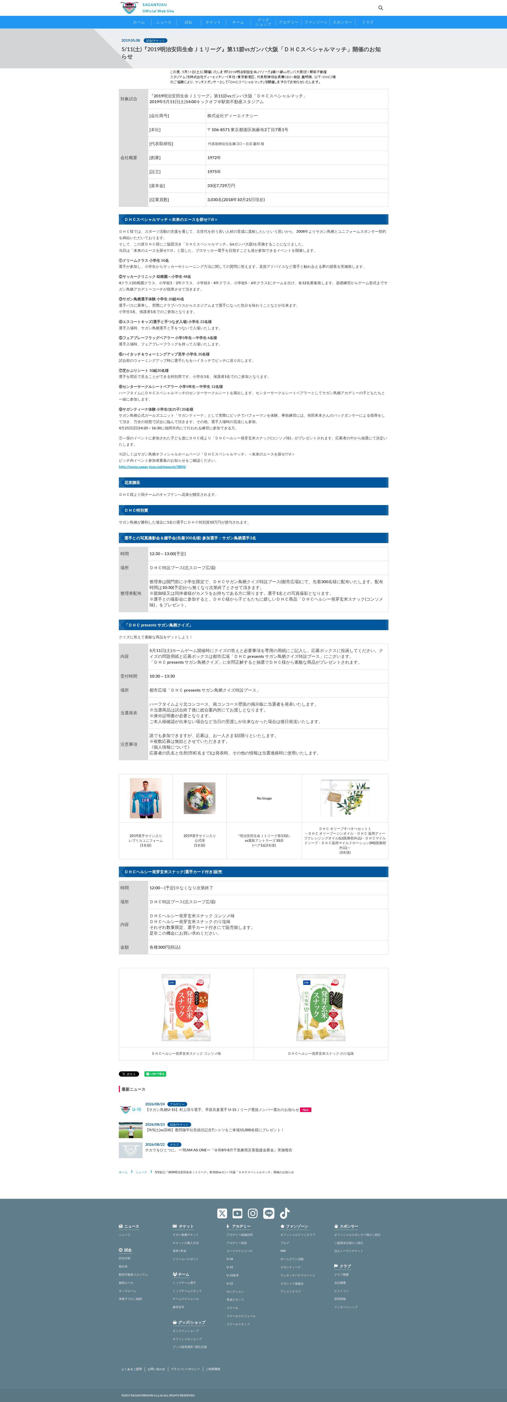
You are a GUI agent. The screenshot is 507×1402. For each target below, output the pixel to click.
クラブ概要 (341, 1274)
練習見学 (178, 1307)
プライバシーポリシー (185, 1369)
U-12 (230, 1283)
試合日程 (124, 1258)
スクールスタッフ (238, 1324)
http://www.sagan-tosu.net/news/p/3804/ (152, 466)
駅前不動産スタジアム (133, 1274)
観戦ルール (126, 1282)
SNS (283, 1250)
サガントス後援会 (292, 1283)
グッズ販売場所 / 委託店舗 (190, 1346)
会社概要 (340, 1282)
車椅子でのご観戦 (130, 1298)
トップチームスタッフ (187, 1290)
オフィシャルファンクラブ (297, 1234)
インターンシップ (346, 1307)
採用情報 (340, 1298)
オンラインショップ (186, 1330)
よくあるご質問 (131, 1369)
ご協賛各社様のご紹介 (348, 1242)
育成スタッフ (235, 1299)
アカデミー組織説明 (240, 1234)
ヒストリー (341, 1290)
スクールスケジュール (241, 1316)
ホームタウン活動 (292, 1259)
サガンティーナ (290, 1267)
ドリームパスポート (186, 1259)
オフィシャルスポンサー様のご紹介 (357, 1234)
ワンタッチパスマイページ (297, 1275)
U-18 (230, 1259)
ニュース (141, 1172)
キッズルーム (127, 1290)
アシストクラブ (290, 1291)
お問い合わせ (156, 1369)
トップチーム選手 (184, 1282)
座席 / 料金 (179, 1250)
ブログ (284, 1242)
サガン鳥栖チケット (186, 1234)
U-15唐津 (233, 1275)
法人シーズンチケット (348, 1250)
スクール (232, 1307)
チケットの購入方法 (186, 1242)
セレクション (235, 1291)
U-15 (230, 1267)
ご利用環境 (213, 1369)
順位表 (123, 1266)
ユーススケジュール (240, 1250)
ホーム (123, 1172)
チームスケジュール (186, 1298)
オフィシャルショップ (187, 1339)
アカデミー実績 (237, 1242)
